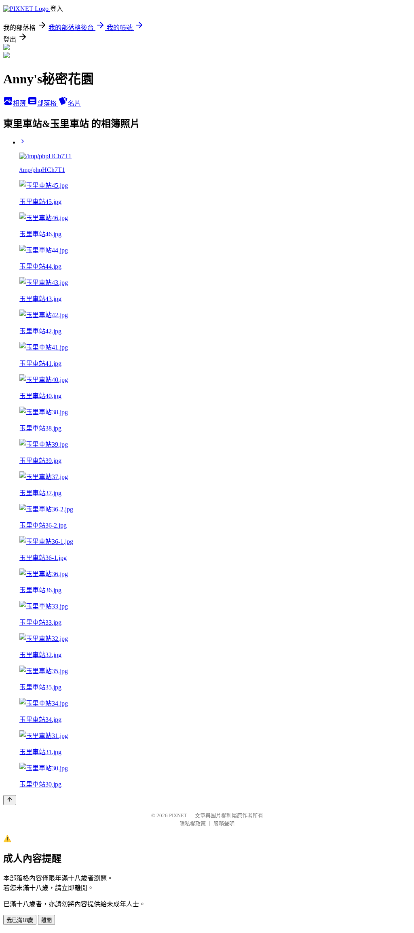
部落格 (47, 103)
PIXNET (178, 815)
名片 (74, 103)
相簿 (20, 103)
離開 (46, 920)
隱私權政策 (193, 824)
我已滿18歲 (19, 920)
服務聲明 (223, 824)
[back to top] (9, 800)
